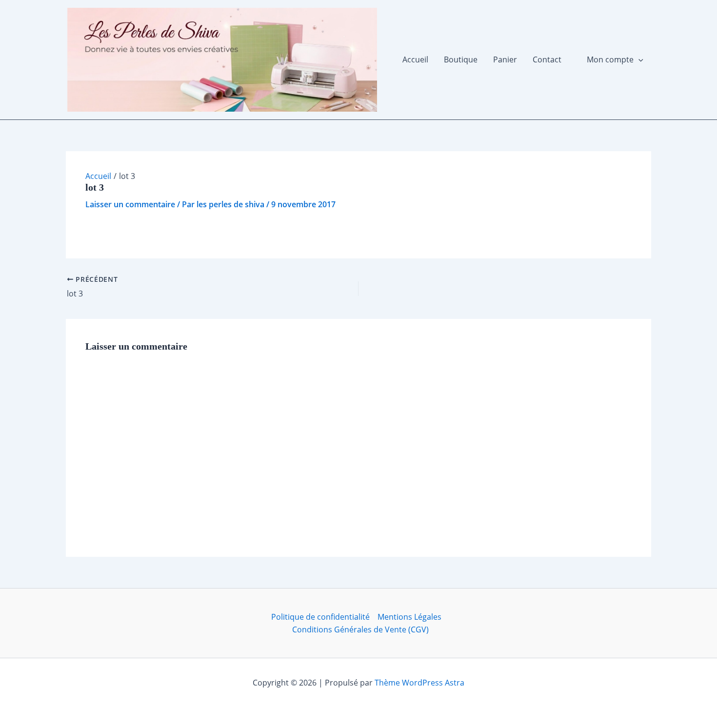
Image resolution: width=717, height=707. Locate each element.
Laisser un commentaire (130, 204)
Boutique (461, 59)
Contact (547, 59)
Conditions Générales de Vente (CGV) (360, 629)
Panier (505, 59)
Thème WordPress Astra (419, 682)
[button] (638, 59)
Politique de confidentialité (320, 616)
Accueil (415, 59)
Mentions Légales (409, 616)
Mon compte (610, 59)
